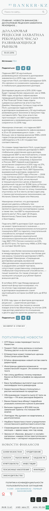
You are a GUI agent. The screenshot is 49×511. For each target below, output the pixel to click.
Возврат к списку (14, 326)
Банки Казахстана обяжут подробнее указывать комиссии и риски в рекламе (24, 402)
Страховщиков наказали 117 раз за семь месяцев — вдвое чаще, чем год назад (24, 429)
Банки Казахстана (12, 452)
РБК (15, 61)
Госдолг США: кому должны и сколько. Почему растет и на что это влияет (23, 349)
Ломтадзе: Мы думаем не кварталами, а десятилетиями (24, 417)
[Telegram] (23, 68)
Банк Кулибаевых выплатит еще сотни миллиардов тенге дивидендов (23, 384)
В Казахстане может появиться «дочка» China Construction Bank (24, 355)
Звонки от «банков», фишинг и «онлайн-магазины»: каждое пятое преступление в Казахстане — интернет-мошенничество (25, 436)
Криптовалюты (11, 464)
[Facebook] (28, 68)
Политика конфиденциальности (24, 482)
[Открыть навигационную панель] (38, 499)
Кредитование (34, 452)
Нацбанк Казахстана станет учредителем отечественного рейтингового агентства (25, 423)
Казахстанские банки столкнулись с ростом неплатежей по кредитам (22, 390)
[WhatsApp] (18, 68)
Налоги (7, 458)
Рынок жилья (22, 458)
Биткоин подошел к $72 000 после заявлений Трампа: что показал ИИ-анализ (22, 409)
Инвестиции (29, 464)
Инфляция (39, 470)
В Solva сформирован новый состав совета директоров (25, 361)
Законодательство (13, 476)
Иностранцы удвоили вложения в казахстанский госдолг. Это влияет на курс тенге (25, 368)
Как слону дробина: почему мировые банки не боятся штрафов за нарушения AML (24, 377)
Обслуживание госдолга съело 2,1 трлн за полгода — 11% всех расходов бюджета (25, 396)
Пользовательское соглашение (24, 486)
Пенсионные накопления (16, 470)
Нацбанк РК (39, 458)
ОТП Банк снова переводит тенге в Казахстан (22, 343)
